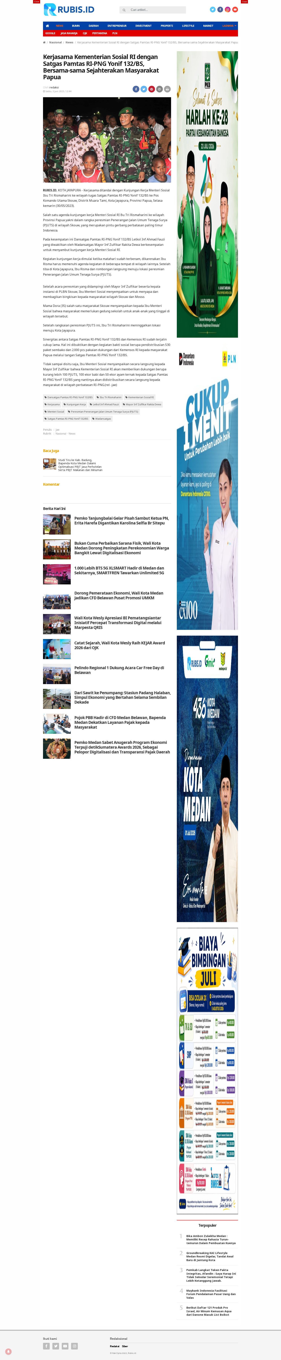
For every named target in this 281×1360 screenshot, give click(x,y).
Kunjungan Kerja (76, 404)
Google (50, 33)
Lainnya (228, 26)
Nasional (55, 42)
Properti (167, 26)
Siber (125, 1346)
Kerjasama (54, 404)
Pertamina (99, 33)
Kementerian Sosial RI (141, 397)
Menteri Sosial (56, 411)
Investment (143, 26)
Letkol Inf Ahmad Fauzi (106, 404)
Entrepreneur (117, 26)
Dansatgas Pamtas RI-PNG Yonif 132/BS (70, 397)
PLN (114, 33)
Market (208, 26)
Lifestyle (188, 26)
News (59, 26)
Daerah (93, 26)
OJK (85, 33)
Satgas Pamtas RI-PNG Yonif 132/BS (68, 418)
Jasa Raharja (69, 33)
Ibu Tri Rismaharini (110, 397)
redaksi (54, 87)
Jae (57, 429)
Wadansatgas (103, 418)
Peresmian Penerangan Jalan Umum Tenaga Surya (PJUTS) (104, 411)
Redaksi (114, 1346)
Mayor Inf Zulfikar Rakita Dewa (143, 404)
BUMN (76, 26)
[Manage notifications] (8, 1352)
